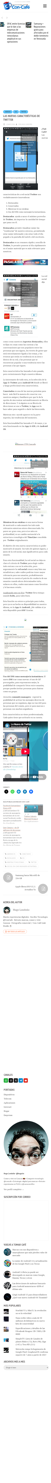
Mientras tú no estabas (15, 862)
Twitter (23, 112)
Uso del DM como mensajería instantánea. (22, 866)
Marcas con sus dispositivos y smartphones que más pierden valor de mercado (29, 1252)
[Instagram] (11, 1080)
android (8, 112)
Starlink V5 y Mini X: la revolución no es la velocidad (31, 1312)
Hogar (6, 1111)
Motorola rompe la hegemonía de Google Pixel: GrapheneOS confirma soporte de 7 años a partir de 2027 (32, 1352)
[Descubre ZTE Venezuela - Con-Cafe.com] (25, 444)
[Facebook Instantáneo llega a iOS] (13, 814)
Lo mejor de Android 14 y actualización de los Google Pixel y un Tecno (29, 1262)
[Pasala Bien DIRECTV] (25, 262)
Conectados (26, 854)
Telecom (7, 1098)
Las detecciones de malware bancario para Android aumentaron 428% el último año (29, 1286)
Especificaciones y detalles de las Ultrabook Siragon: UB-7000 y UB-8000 (31, 1331)
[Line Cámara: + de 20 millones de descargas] (13, 836)
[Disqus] (25, 972)
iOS (16, 112)
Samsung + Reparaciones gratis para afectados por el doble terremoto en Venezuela (41, 31)
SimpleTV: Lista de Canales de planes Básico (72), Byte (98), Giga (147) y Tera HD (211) (31, 1341)
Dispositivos (9, 1094)
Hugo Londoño (26, 124)
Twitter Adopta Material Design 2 (31, 817)
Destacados (11, 858)
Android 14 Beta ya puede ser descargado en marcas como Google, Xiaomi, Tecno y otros (28, 1275)
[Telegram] (21, 1080)
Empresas (8, 1115)
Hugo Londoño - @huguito (14, 1173)
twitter (33, 862)
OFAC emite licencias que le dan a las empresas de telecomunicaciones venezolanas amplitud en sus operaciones (16, 32)
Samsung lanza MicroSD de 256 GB (27, 877)
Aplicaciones (9, 1102)
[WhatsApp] (6, 1080)
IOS (23, 858)
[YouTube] (26, 1080)
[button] (7, 18)
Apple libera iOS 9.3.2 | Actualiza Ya (25, 888)
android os (11, 854)
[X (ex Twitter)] (16, 1080)
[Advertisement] (25, 80)
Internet (8, 1107)
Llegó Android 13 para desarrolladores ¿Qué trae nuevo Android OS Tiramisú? (29, 1296)
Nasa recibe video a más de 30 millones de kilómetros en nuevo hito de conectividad (30, 1321)
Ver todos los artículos (16, 931)
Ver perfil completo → (14, 1189)
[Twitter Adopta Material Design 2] (33, 809)
